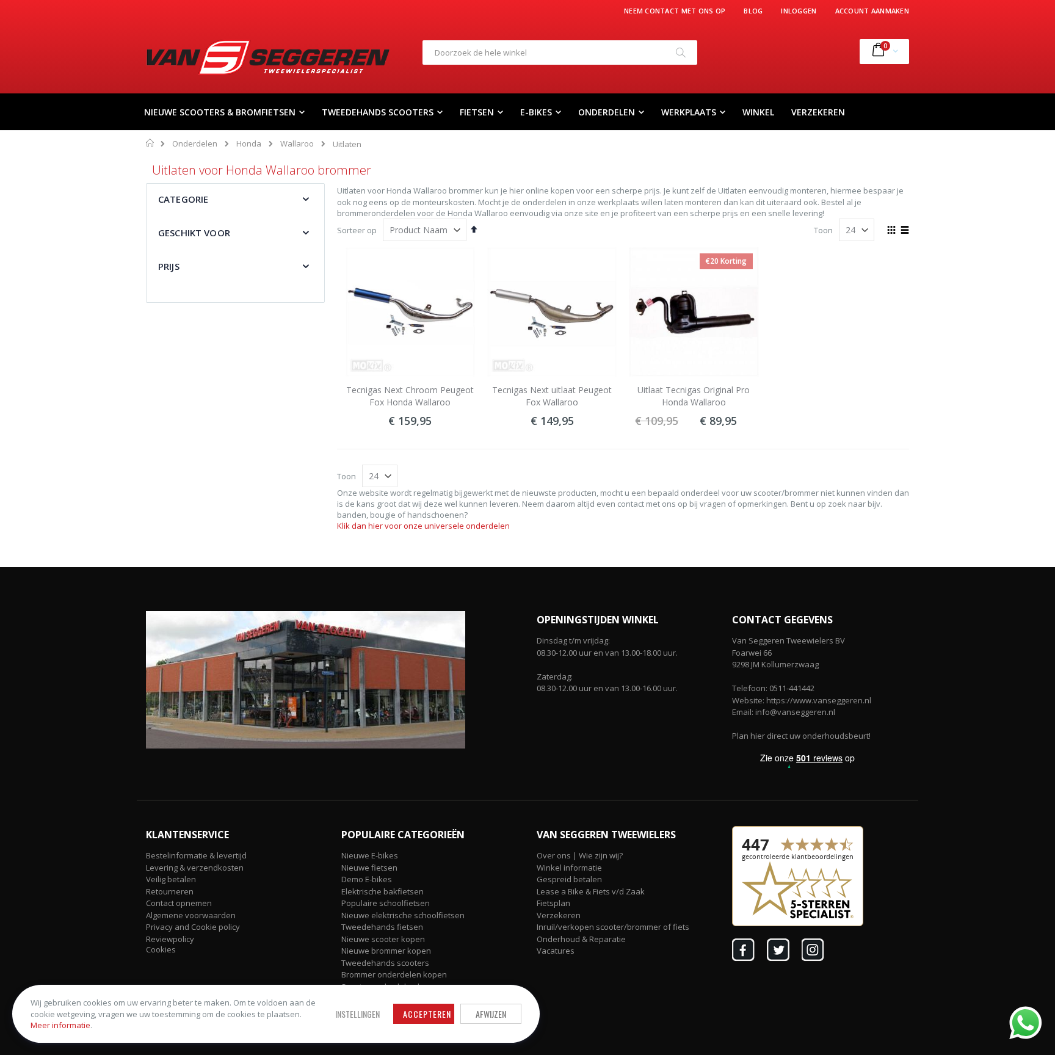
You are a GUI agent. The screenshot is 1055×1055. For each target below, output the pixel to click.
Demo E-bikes (366, 879)
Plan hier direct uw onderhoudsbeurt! (801, 735)
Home (150, 143)
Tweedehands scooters (385, 962)
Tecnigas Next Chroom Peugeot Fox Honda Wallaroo (410, 396)
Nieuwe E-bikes (369, 855)
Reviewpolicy (170, 939)
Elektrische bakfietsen (382, 891)
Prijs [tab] (168, 266)
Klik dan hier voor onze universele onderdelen (423, 525)
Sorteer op (357, 230)
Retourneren (170, 891)
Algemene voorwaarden (191, 915)
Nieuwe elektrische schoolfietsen (403, 915)
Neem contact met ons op (674, 10)
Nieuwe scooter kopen (383, 939)
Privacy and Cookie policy (193, 926)
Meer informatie (60, 1025)
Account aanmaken (872, 10)
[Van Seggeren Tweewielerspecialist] (268, 57)
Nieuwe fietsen (369, 867)
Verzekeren (559, 915)
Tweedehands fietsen (382, 926)
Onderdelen (194, 144)
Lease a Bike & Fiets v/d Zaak (591, 891)
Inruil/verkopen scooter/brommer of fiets (613, 926)
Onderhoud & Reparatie (581, 939)
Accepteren (427, 1013)
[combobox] (559, 52)
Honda (248, 144)
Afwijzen (491, 1013)
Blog (753, 10)
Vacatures (556, 950)
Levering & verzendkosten (195, 867)
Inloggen (798, 10)
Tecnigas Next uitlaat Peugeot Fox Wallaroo (552, 396)
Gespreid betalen (569, 879)
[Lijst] (904, 231)
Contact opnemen (179, 902)
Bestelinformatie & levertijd (196, 855)
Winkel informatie (569, 867)
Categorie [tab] (183, 199)
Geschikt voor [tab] (194, 233)
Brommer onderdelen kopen (394, 974)
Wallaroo (297, 144)
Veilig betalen (171, 879)
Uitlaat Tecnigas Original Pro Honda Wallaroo (693, 396)
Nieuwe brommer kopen (386, 950)
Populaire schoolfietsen (385, 902)
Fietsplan (553, 902)
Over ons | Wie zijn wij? (580, 855)
